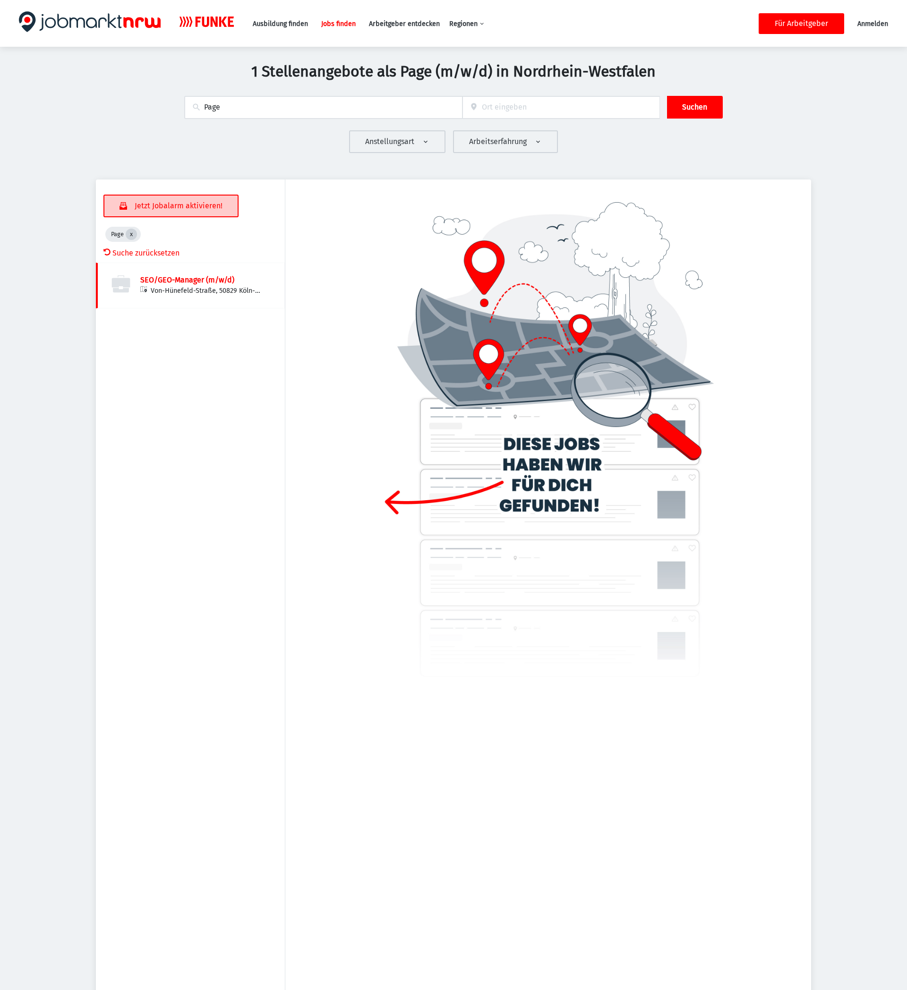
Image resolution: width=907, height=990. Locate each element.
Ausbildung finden (280, 24)
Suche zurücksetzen (146, 252)
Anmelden (872, 24)
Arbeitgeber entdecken (404, 24)
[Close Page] (131, 234)
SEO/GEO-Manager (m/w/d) (187, 279)
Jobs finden (338, 24)
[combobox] (323, 107)
